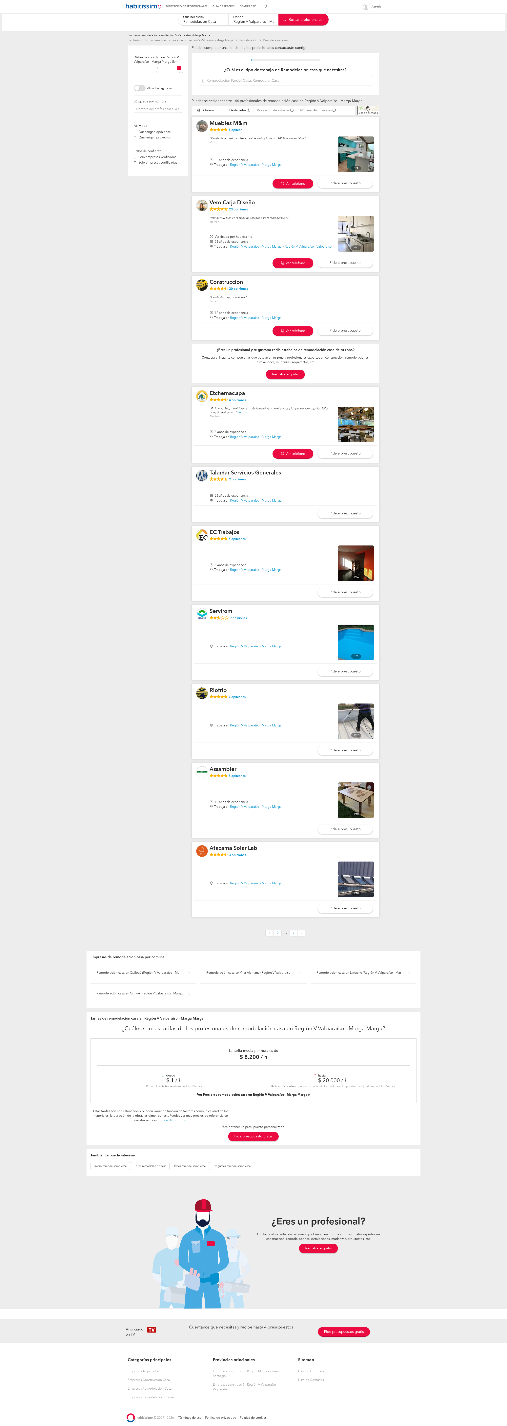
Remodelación (248, 40)
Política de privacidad (220, 1417)
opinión (235, 130)
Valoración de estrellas (273, 110)
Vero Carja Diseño (232, 203)
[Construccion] (202, 285)
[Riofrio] (202, 693)
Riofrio (218, 690)
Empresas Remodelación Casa (150, 1388)
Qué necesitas (193, 17)
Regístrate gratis (318, 1248)
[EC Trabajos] (202, 535)
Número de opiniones (316, 110)
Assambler (223, 769)
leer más (242, 412)
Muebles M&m (228, 123)
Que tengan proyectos (154, 137)
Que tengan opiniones (154, 132)
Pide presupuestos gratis (344, 1332)
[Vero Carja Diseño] (202, 205)
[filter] (158, 68)
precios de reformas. (172, 1120)
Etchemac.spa (227, 393)
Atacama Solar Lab (233, 848)
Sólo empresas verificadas (157, 157)
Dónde (238, 17)
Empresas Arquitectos (143, 1371)
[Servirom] (202, 614)
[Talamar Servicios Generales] (202, 476)
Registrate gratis (285, 374)
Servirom (221, 611)
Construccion (226, 282)
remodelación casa (110, 1166)
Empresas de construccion (166, 40)
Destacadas (237, 110)
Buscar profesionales (305, 20)
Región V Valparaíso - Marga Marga (211, 40)
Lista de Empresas (311, 1371)
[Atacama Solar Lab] (202, 851)
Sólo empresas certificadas (157, 162)
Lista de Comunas (311, 1380)
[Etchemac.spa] (202, 396)
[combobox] (203, 19)
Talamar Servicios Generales (245, 473)
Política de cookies (253, 1417)
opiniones (238, 209)
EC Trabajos (224, 532)
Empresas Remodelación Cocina (151, 1397)
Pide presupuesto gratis (253, 1136)
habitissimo (135, 40)
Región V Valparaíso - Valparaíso (308, 246)
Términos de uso (190, 1417)
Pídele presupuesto (345, 183)
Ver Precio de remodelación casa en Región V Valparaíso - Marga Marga (252, 1094)
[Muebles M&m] (202, 126)
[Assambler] (202, 772)
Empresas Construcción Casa (149, 1380)
